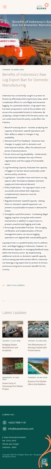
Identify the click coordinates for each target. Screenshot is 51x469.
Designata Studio (9, 457)
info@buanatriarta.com (21, 428)
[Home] (43, 6)
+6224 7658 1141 (17, 422)
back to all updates (16, 285)
